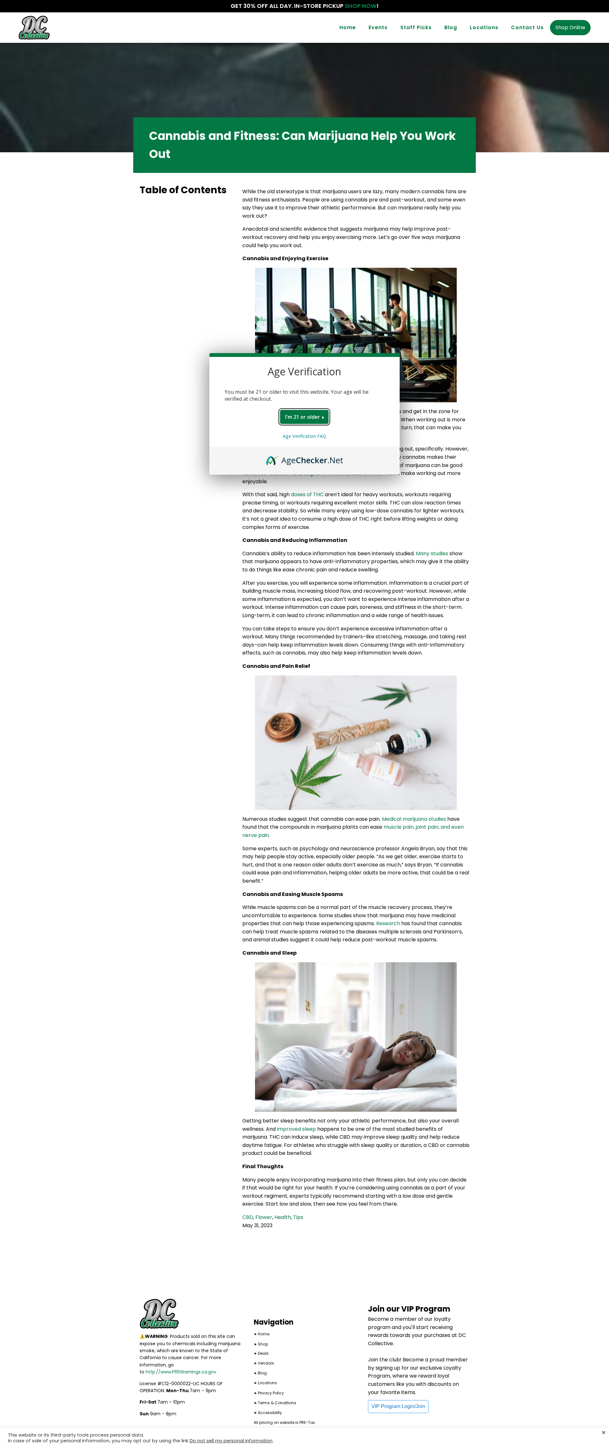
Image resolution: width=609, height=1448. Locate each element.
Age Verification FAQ (304, 436)
